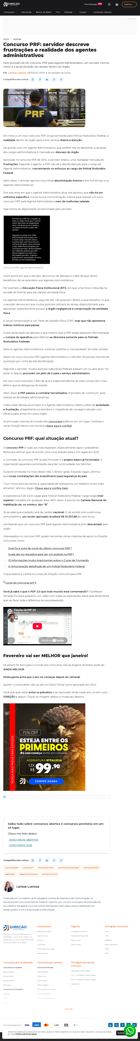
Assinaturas (75, 940)
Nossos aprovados (44, 931)
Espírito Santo (8, 972)
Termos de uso (42, 953)
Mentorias (26, 12)
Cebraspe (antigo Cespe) (80, 971)
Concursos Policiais (45, 967)
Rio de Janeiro (8, 981)
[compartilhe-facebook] (40, 79)
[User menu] (109, 4)
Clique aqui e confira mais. (51, 488)
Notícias (68, 12)
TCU (58, 12)
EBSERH (108, 940)
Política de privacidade (46, 949)
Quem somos (42, 936)
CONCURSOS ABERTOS (23, 839)
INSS (107, 953)
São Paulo (7, 985)
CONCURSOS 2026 (20, 845)
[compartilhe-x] (54, 79)
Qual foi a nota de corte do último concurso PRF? (40, 548)
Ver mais (69, 1009)
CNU (107, 931)
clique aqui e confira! (58, 425)
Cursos (82, 12)
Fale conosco (76, 944)
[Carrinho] (117, 4)
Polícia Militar (42, 972)
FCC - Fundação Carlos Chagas (83, 975)
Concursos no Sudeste (12, 967)
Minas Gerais (8, 976)
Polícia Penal (42, 981)
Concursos (9, 12)
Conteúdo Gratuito (102, 12)
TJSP (107, 949)
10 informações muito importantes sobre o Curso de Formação (48, 560)
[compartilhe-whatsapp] (33, 79)
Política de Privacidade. (26, 1034)
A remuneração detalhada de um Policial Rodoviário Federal (46, 566)
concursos (55, 421)
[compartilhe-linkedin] (47, 79)
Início (6, 39)
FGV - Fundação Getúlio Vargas (83, 980)
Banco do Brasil (43, 12)
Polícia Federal (42, 985)
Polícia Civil (41, 976)
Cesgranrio (75, 984)
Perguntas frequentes (79, 936)
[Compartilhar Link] (61, 79)
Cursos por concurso (79, 931)
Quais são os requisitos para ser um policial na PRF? (41, 554)
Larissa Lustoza (17, 73)
